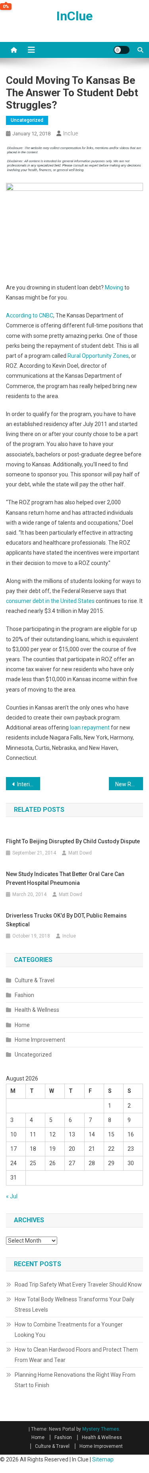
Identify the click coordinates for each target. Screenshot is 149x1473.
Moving (114, 287)
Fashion (24, 995)
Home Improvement (40, 1040)
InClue (74, 16)
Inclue (70, 133)
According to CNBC (29, 315)
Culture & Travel (34, 980)
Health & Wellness (37, 1010)
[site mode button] (122, 50)
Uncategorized (27, 120)
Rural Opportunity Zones (98, 356)
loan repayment (90, 727)
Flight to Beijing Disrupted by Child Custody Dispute (73, 841)
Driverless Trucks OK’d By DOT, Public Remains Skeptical (66, 920)
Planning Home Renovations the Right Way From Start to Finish (75, 1380)
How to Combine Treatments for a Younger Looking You (69, 1329)
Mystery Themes (100, 1429)
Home (22, 1025)
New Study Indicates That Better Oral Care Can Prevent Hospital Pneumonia (65, 878)
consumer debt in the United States (50, 601)
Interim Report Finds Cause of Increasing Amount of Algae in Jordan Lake (28, 784)
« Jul (11, 1196)
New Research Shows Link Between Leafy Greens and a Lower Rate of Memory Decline (129, 784)
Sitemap (103, 1459)
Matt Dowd (80, 853)
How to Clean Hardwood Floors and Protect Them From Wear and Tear (76, 1354)
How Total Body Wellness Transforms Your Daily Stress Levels (74, 1304)
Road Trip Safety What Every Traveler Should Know (78, 1284)
